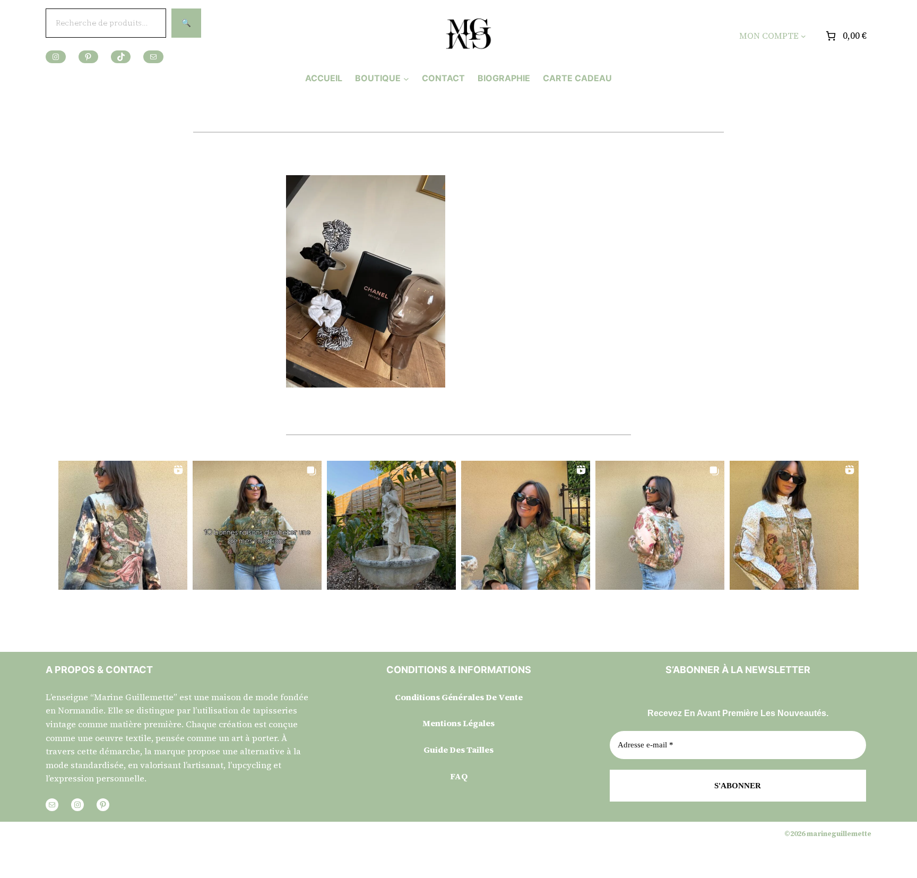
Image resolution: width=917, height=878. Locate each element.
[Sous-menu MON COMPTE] (803, 36)
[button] (122, 525)
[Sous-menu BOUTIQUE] (406, 78)
